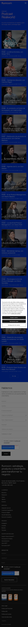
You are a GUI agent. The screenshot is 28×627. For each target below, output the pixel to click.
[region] (14, 313)
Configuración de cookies (14, 325)
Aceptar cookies (14, 317)
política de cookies (15, 313)
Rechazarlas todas (14, 321)
